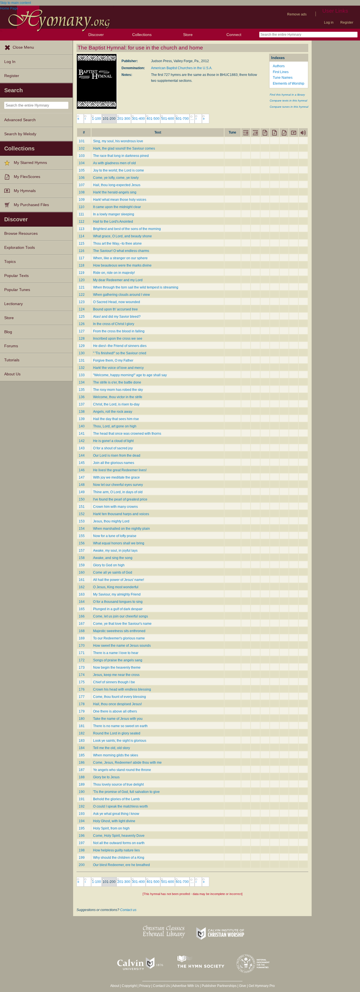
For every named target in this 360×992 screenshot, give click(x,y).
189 (82, 784)
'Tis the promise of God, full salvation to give (126, 792)
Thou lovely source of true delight (118, 784)
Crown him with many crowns (115, 507)
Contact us (128, 910)
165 (82, 609)
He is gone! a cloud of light (113, 441)
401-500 (153, 119)
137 (82, 404)
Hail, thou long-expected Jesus (116, 185)
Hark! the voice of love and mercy (118, 368)
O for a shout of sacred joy (113, 448)
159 (82, 565)
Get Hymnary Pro (262, 986)
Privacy (144, 986)
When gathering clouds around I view (121, 295)
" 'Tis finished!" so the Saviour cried (119, 353)
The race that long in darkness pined (121, 156)
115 (81, 243)
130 (82, 353)
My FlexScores (27, 177)
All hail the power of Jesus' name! (118, 580)
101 (82, 141)
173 (82, 667)
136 (82, 397)
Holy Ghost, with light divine (114, 821)
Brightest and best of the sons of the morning (127, 229)
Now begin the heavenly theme (117, 667)
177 (82, 697)
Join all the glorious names (113, 463)
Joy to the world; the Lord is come (118, 170)
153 (82, 521)
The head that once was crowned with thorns (127, 434)
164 (82, 602)
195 (82, 828)
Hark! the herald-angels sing (114, 192)
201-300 (123, 119)
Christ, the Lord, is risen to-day (116, 404)
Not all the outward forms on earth (119, 843)
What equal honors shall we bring (118, 543)
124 (82, 309)
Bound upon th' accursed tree (115, 309)
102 (82, 148)
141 (82, 434)
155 (82, 536)
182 (82, 733)
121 (82, 287)
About (114, 986)
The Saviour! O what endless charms (121, 251)
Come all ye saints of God (112, 572)
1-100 (96, 119)
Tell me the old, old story (111, 748)
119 (81, 273)
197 (82, 843)
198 (82, 850)
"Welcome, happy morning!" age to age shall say (130, 375)
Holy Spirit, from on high (111, 828)
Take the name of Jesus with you (118, 719)
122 (82, 295)
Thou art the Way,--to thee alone (117, 243)
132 (82, 368)
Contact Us (161, 986)
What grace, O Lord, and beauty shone (122, 236)
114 (81, 236)
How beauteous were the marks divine (122, 265)
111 (81, 214)
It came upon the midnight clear (117, 207)
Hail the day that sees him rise (116, 419)
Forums (11, 346)
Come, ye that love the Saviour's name (122, 624)
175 (82, 682)
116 (81, 251)
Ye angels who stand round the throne (122, 770)
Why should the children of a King (118, 858)
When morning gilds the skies (115, 755)
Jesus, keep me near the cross (116, 675)
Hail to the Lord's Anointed (113, 222)
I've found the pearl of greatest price (120, 499)
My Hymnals (25, 191)
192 (82, 806)
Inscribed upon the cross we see (117, 339)
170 (82, 646)
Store (188, 34)
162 (82, 587)
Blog (8, 332)
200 (82, 865)
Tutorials (11, 360)
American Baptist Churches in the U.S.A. (181, 68)
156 (82, 543)
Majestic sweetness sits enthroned (119, 631)
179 (82, 711)
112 (81, 222)
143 (82, 448)
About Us (12, 374)
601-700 (182, 119)
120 (82, 280)
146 (82, 470)
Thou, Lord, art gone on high (114, 426)
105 (82, 170)
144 (82, 455)
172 (82, 660)
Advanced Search (20, 120)
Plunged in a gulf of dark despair (118, 609)
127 (82, 331)
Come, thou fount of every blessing (119, 697)
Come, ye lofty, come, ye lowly (116, 178)
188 (82, 777)
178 (82, 704)
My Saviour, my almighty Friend (117, 594)
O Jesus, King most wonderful (115, 587)
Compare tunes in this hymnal (289, 106)
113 (81, 229)
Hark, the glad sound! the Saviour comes (124, 148)
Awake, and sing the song (112, 558)
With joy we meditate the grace (116, 477)
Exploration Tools (19, 247)
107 (82, 185)
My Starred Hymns (30, 163)
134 (82, 382)
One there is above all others (115, 711)
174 (82, 675)
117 (81, 258)
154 (82, 529)
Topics (10, 262)
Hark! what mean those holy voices (119, 200)
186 (82, 763)
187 (82, 770)
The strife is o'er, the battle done (117, 382)
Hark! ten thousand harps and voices (121, 514)
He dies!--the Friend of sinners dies (120, 346)
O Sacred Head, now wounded (116, 302)
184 (82, 748)
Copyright (129, 986)
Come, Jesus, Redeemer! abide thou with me (127, 763)
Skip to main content (15, 3)
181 (82, 726)
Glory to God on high (109, 565)
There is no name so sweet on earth (120, 726)
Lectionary (13, 304)
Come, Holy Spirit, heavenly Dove (119, 836)
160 (82, 572)
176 (82, 689)
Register (346, 22)
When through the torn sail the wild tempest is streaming (135, 287)
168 (82, 631)
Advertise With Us (185, 986)
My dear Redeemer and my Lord (118, 280)
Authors (279, 66)
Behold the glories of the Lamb (116, 799)
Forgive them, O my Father (113, 360)
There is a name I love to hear (115, 653)
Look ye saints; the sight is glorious (119, 741)
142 (82, 441)
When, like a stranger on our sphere (120, 258)
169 (82, 638)
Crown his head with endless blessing (122, 689)
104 (82, 163)
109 (82, 200)
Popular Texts (16, 276)
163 (82, 594)
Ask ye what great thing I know (116, 814)
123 (82, 302)
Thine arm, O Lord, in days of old (118, 492)
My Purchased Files (31, 205)
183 (82, 741)
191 (82, 799)
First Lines (281, 72)
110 (81, 207)
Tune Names (282, 78)
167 (82, 624)
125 (82, 317)
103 (82, 156)
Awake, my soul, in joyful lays (115, 551)
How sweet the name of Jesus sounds (122, 646)
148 (82, 485)
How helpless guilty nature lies (116, 850)
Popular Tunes (17, 290)
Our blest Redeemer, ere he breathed (121, 865)
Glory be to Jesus (106, 777)
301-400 (138, 119)
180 (82, 719)
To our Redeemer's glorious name (119, 638)
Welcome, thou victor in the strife (117, 397)
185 (82, 755)
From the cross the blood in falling (119, 331)
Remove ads (297, 14)
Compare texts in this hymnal (288, 100)
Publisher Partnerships (219, 986)
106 (82, 178)
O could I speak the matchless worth (120, 806)
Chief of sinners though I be (114, 682)
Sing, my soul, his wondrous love (118, 141)
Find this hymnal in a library (287, 94)
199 (82, 858)
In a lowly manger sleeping (113, 214)
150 (82, 499)
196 (82, 836)
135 (82, 390)
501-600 (167, 119)
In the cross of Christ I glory (113, 324)
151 (82, 507)
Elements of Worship (288, 83)
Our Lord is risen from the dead (116, 455)
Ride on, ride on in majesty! (114, 273)
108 (82, 192)
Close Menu (23, 47)
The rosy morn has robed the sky (118, 390)
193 (82, 814)
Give (242, 986)
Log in (329, 22)
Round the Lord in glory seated (116, 733)
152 (82, 514)
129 (82, 346)
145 (82, 463)
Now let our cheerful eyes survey (118, 485)
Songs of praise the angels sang (117, 660)
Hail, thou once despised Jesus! (117, 704)
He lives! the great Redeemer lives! (120, 470)
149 (82, 492)
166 (82, 616)
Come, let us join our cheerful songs (120, 616)
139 (82, 419)
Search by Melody (20, 134)
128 (82, 339)
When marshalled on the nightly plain (121, 529)
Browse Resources (21, 233)
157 (82, 551)
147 (82, 477)
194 (82, 821)
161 (82, 580)
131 (82, 360)
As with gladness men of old (114, 163)
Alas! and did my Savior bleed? (117, 317)
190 (82, 792)
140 (82, 426)
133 (82, 375)
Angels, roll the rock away (112, 412)
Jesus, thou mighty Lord (111, 521)
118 (81, 265)
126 (82, 324)
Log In (9, 62)
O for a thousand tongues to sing (118, 602)
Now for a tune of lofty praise (114, 536)
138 (82, 412)
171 (82, 653)
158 (82, 558)
